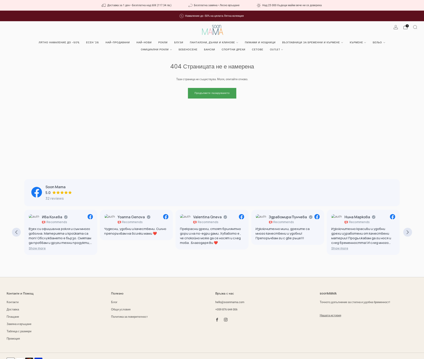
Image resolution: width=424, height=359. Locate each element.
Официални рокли (155, 49)
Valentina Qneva (207, 217)
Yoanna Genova (131, 217)
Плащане (13, 316)
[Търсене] (415, 27)
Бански (209, 49)
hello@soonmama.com (229, 302)
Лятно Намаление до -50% (59, 42)
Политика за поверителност (129, 316)
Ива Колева (52, 217)
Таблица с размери (19, 331)
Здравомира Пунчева (288, 217)
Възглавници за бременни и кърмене (311, 42)
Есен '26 (92, 42)
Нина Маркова (357, 217)
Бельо (377, 42)
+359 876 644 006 (226, 309)
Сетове (257, 49)
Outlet (275, 49)
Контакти (13, 302)
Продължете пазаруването (212, 93)
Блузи (178, 42)
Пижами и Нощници (260, 42)
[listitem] (136, 5)
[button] (37, 248)
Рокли (163, 42)
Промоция (13, 338)
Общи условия (121, 309)
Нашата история (330, 315)
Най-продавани (118, 42)
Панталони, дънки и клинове (212, 42)
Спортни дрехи (233, 49)
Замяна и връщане (19, 324)
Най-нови (144, 42)
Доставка (13, 309)
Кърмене (356, 42)
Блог (114, 302)
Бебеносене (188, 49)
